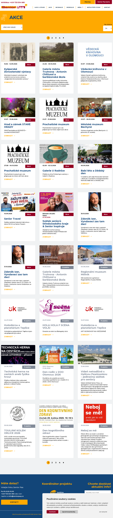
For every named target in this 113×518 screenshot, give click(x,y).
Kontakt (107, 7)
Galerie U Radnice (54, 170)
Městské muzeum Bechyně (92, 125)
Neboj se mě (88, 430)
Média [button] (79, 7)
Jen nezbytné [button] (103, 512)
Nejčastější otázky (93, 7)
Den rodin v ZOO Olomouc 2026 (53, 373)
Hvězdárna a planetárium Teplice (16, 326)
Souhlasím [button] (52, 512)
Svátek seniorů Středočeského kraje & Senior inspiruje (55, 224)
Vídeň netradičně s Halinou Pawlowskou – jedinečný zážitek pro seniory (94, 375)
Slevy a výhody (40, 7)
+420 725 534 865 (17, 2)
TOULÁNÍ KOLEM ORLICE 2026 (15, 432)
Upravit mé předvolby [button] (68, 512)
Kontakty (14, 502)
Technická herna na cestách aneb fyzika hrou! (16, 374)
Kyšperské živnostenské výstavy (17, 70)
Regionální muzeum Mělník (93, 273)
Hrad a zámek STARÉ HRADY (17, 125)
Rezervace (70, 7)
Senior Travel (12, 218)
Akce (50, 7)
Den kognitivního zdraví (53, 432)
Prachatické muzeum (56, 124)
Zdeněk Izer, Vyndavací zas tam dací (92, 221)
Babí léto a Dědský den (92, 172)
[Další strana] (63, 38)
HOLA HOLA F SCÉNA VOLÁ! (56, 326)
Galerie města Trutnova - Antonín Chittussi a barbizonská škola (55, 73)
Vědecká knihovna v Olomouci (93, 70)
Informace (59, 7)
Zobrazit (8, 82)
